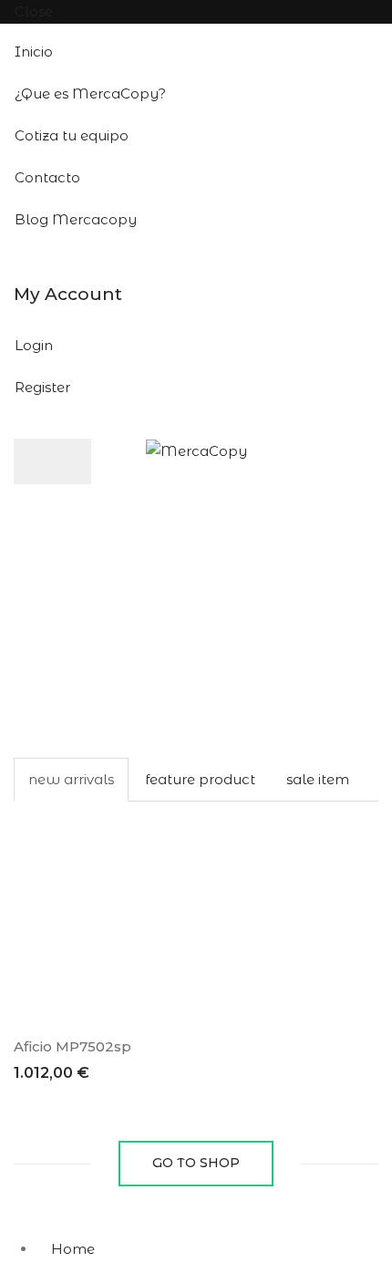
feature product (200, 779)
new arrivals (71, 779)
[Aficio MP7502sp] (98, 909)
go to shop (196, 1162)
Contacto (47, 177)
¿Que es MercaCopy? (90, 93)
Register (42, 387)
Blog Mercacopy (76, 219)
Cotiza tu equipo (72, 135)
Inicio (34, 51)
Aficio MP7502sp (72, 1046)
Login (34, 345)
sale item (317, 779)
